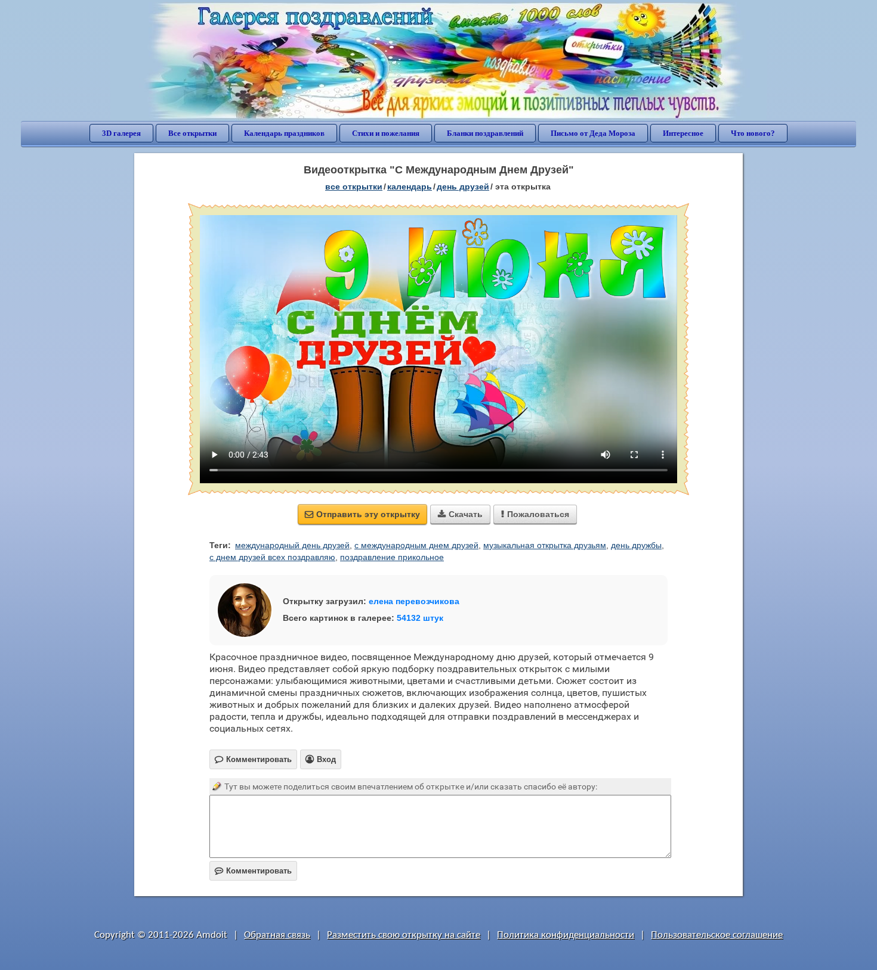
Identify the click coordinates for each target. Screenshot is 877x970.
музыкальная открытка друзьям (544, 545)
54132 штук (420, 618)
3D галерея (121, 133)
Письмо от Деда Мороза (593, 133)
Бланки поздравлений (485, 133)
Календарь (409, 186)
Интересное (683, 133)
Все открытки (192, 133)
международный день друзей (292, 545)
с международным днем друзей (416, 545)
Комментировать (253, 870)
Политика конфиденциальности (565, 935)
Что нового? (753, 133)
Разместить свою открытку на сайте (403, 935)
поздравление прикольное (392, 557)
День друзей (463, 186)
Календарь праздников (284, 133)
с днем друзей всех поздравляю (272, 557)
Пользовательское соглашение (717, 935)
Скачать (460, 514)
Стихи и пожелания (385, 133)
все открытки (353, 186)
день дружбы (636, 545)
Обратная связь (277, 935)
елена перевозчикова (414, 601)
